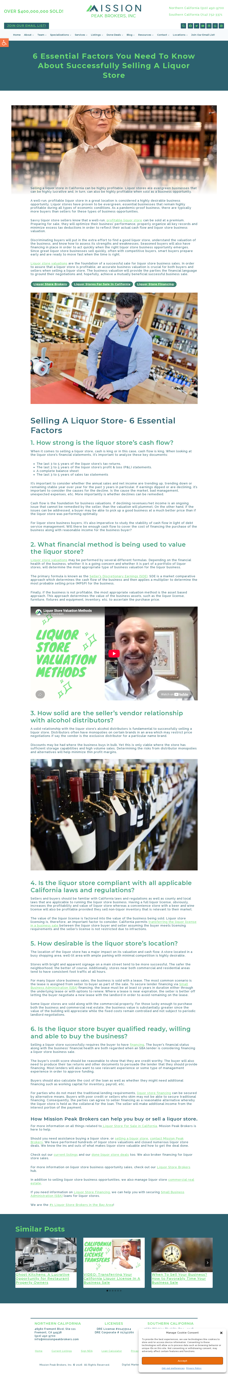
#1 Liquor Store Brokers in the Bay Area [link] (81, 1205)
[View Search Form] (183, 25)
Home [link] (17, 34)
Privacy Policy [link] (194, 1368)
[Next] (207, 1263)
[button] (221, 1333)
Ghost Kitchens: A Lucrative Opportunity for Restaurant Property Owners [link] (43, 1279)
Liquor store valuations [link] (49, 263)
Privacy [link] (135, 1351)
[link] (4, 42)
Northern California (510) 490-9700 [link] (196, 8)
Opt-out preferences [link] (173, 1368)
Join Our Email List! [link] (26, 25)
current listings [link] (66, 1154)
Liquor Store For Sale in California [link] (129, 1126)
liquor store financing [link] (154, 1093)
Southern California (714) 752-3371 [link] (195, 14)
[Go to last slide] (20, 1263)
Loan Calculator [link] (112, 1351)
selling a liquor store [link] (131, 1138)
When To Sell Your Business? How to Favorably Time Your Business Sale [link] (179, 1279)
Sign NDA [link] (87, 1351)
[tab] (107, 1291)
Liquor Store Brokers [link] (173, 1167)
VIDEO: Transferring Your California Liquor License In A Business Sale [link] (112, 1279)
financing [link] (137, 1044)
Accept (182, 1360)
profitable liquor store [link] (124, 220)
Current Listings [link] (62, 1351)
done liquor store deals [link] (110, 1154)
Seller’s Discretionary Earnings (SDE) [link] (119, 576)
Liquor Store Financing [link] (92, 1192)
